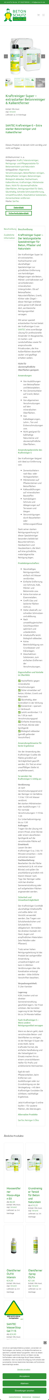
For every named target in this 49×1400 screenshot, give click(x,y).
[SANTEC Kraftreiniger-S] (24, 56)
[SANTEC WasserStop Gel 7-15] (13, 1310)
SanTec (16, 201)
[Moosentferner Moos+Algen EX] (13, 1163)
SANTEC (21, 329)
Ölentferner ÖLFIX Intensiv (14, 1274)
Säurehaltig (11, 191)
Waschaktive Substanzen (34, 194)
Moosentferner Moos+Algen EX (14, 1193)
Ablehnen (24, 1383)
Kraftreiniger (25, 182)
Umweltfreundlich (14, 194)
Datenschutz (26, 1397)
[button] (45, 1342)
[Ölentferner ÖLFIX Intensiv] (13, 1245)
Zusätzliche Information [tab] (9, 236)
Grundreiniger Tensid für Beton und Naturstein (35, 1195)
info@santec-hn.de (38, 2)
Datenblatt (19, 207)
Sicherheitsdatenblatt (19, 213)
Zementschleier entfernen (18, 197)
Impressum (36, 1397)
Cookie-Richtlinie (15, 1397)
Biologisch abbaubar (15, 179)
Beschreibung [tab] (9, 228)
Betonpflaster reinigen (16, 175)
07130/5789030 (24, 2)
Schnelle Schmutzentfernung (30, 191)
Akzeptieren (24, 1376)
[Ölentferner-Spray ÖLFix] (35, 1245)
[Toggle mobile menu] (43, 15)
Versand (12, 111)
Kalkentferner (12, 182)
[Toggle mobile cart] (38, 15)
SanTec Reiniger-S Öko (28, 1120)
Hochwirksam (31, 179)
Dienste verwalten (23, 1369)
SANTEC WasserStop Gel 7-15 (14, 1327)
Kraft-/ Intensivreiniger (27, 160)
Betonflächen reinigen (33, 172)
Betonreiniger (34, 175)
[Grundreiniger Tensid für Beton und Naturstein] (35, 1163)
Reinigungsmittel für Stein (30, 188)
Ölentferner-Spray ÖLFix (35, 1274)
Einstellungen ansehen (24, 1391)
